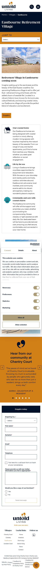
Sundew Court (8, 543)
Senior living (21, 543)
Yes (9, 491)
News (21, 546)
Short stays (21, 540)
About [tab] (34, 250)
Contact (21, 549)
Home (4, 14)
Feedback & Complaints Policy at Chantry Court (18, 563)
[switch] (36, 294)
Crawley (8, 537)
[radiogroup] (21, 493)
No (9, 495)
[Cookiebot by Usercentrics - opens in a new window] (30, 244)
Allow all (21, 318)
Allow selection (21, 325)
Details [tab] (21, 250)
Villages (12, 14)
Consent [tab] (7, 250)
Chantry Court (8, 534)
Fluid (5, 564)
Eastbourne (22, 15)
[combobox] (21, 420)
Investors (21, 537)
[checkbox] (6, 463)
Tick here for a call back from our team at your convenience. (22, 463)
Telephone (8, 453)
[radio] (6, 491)
